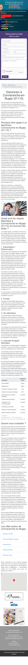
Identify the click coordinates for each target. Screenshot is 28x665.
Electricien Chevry (7, 555)
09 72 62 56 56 (15, 6)
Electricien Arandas (8, 534)
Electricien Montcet (8, 550)
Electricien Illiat (7, 544)
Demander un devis (15, 8)
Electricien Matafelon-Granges (10, 539)
